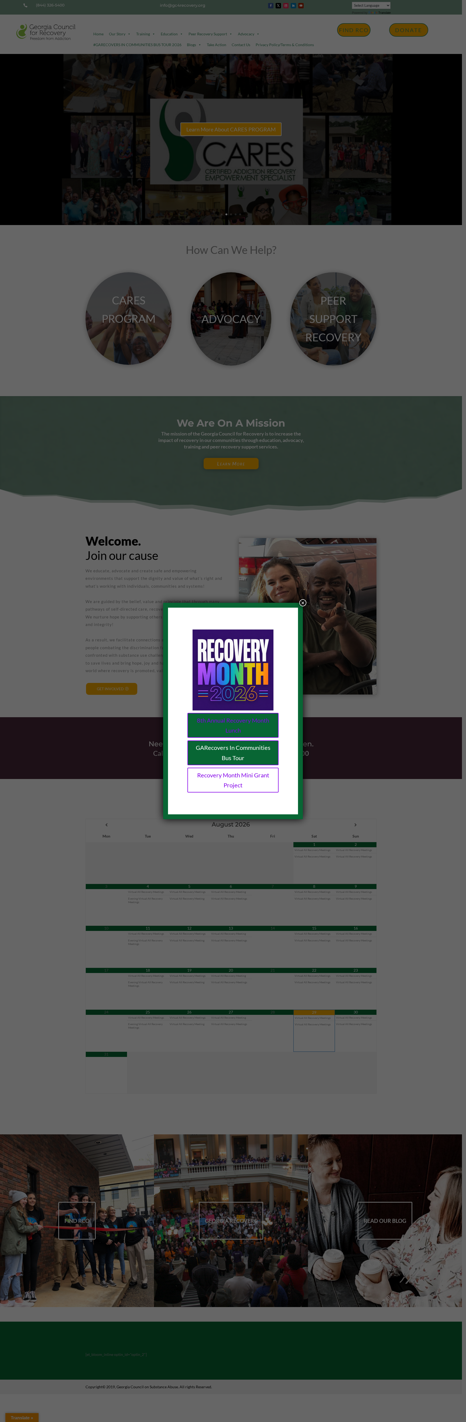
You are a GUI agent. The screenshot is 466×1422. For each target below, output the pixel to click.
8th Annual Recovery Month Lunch (233, 725)
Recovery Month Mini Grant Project (233, 780)
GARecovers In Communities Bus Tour (233, 752)
